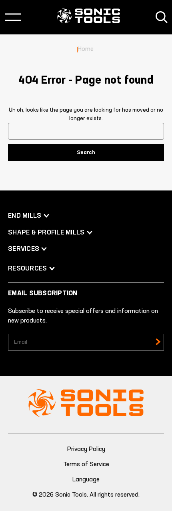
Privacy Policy (86, 449)
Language (86, 480)
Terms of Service (86, 464)
